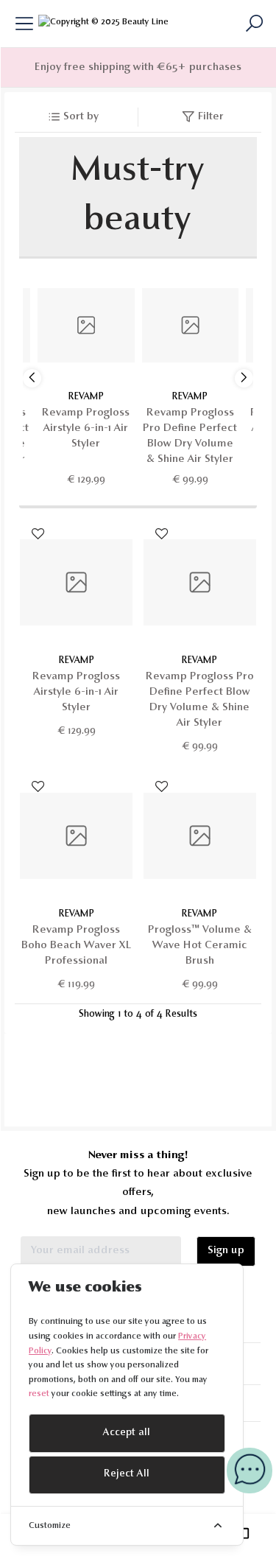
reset (39, 1393)
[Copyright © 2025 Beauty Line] (103, 23)
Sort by (81, 116)
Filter (211, 116)
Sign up (226, 1250)
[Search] (253, 23)
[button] (244, 378)
